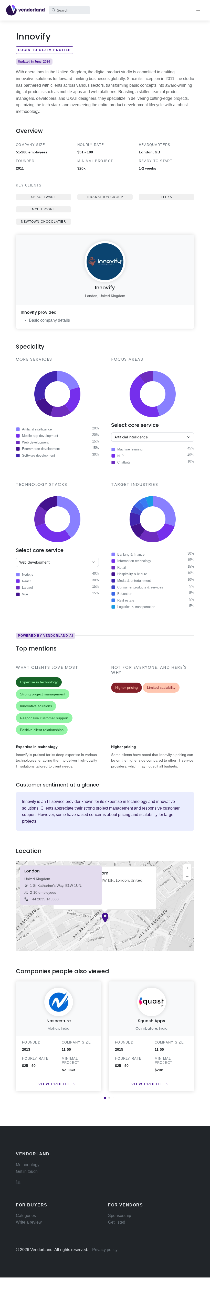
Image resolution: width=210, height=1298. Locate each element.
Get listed (116, 1222)
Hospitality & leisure (132, 574)
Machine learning (129, 449)
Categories (26, 1215)
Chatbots (124, 462)
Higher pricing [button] (126, 687)
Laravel (27, 587)
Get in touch (27, 1171)
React (26, 581)
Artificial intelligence (37, 429)
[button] (105, 917)
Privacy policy (105, 1249)
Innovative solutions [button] (36, 706)
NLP (120, 456)
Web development (35, 442)
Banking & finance (130, 554)
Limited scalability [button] (161, 687)
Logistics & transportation (136, 607)
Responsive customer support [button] (44, 718)
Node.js (27, 574)
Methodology (27, 1165)
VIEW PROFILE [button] (54, 1084)
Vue (25, 594)
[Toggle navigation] (198, 10)
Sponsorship (119, 1215)
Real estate (125, 600)
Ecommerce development (41, 449)
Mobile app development (40, 436)
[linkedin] (18, 1182)
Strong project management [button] (42, 694)
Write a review (29, 1222)
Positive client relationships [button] (42, 730)
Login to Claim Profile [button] (44, 50)
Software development (38, 455)
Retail (121, 567)
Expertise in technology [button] (39, 682)
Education (124, 594)
